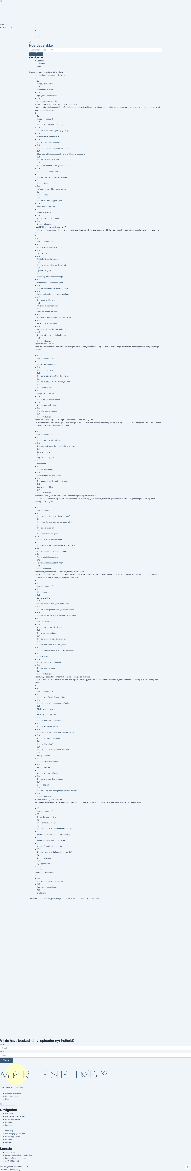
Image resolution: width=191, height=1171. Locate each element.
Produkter (9, 1122)
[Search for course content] (32, 54)
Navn (2, 1052)
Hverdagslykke (41, 45)
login (59, 898)
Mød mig (9, 1113)
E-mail (2, 1044)
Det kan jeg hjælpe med (15, 1116)
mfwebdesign (15, 1169)
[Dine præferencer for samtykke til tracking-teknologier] (187, 1167)
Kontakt (8, 1125)
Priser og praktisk (12, 1119)
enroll (68, 898)
